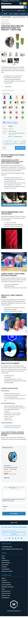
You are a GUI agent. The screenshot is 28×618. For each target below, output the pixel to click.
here (5, 400)
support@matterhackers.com (12, 549)
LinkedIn (15, 538)
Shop (3, 556)
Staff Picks (15, 13)
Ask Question (14, 513)
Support (4, 567)
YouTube (21, 538)
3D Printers (22, 13)
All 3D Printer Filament (6, 16)
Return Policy (6, 591)
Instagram (12, 538)
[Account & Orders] (20, 3)
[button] (14, 10)
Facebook (6, 538)
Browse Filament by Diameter (19, 16)
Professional (6, 562)
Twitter (9, 538)
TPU (16, 188)
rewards (15, 122)
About (4, 578)
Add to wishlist (8, 86)
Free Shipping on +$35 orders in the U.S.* (10, 0)
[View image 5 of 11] (4, 60)
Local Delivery (6, 584)
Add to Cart (20, 148)
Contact (4, 580)
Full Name (4, 506)
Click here (5, 432)
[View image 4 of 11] (22, 54)
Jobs (3, 589)
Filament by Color (5, 19)
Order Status (6, 582)
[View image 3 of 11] (16, 54)
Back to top (14, 522)
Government (6, 569)
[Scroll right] (23, 465)
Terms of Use (6, 595)
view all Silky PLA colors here (14, 184)
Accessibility (6, 597)
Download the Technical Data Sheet (12, 425)
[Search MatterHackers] (25, 7)
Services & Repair (7, 571)
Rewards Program (8, 587)
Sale (11, 13)
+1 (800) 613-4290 (7, 546)
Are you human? (13, 500)
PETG (10, 188)
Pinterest (18, 538)
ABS (8, 188)
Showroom (5, 560)
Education (5, 564)
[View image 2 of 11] (10, 54)
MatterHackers (5, 24)
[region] (14, 41)
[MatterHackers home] (6, 4)
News (3, 558)
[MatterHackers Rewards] (4, 122)
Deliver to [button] (16, 136)
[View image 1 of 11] (4, 54)
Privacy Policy (6, 593)
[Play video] (16, 60)
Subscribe (14, 534)
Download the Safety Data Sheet (12, 427)
